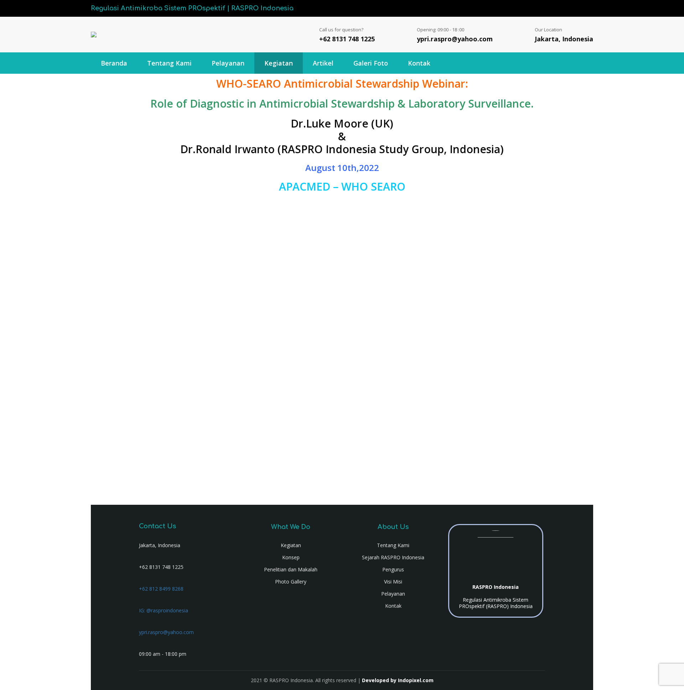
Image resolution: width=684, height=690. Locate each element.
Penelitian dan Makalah (290, 569)
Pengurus (393, 569)
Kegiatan (278, 63)
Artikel (323, 63)
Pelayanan (228, 63)
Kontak (419, 63)
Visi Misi (393, 581)
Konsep (291, 557)
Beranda (114, 63)
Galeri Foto (370, 63)
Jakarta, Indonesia (564, 39)
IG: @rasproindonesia (163, 610)
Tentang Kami (169, 63)
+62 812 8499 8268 (161, 588)
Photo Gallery (290, 581)
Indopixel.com (416, 680)
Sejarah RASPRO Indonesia (393, 557)
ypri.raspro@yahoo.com (455, 39)
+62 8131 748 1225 (347, 39)
